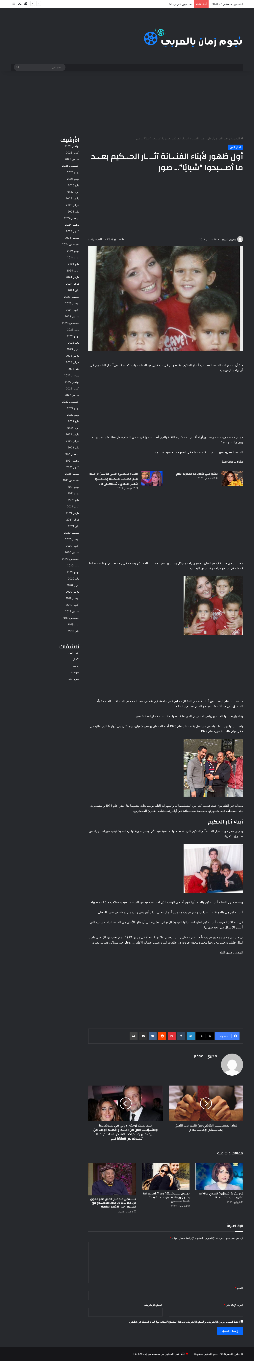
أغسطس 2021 (71, 480)
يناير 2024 (73, 290)
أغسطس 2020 (70, 558)
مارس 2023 (72, 355)
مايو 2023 (73, 342)
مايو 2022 (73, 421)
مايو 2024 (73, 264)
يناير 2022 (73, 447)
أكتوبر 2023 (72, 309)
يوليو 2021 (73, 486)
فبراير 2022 (72, 440)
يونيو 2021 (73, 493)
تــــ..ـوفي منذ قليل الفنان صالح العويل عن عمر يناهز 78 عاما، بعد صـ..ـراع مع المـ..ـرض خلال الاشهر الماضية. (113, 1203)
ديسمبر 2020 (71, 532)
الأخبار (76, 659)
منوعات (75, 672)
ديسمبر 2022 (71, 375)
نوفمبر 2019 (72, 598)
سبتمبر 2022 (72, 395)
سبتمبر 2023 (72, 316)
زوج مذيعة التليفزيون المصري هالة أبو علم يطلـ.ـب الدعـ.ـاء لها (221, 1195)
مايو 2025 (73, 185)
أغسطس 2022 (70, 401)
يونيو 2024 (73, 257)
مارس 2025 (72, 198)
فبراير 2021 (72, 519)
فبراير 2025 (72, 205)
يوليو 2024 (73, 250)
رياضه (76, 665)
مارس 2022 (72, 434)
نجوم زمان (73, 678)
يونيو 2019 (73, 624)
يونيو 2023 (73, 336)
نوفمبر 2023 (72, 303)
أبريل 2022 (72, 427)
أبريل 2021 (73, 506)
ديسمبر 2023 (71, 296)
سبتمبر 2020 (72, 552)
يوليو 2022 (73, 408)
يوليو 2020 (73, 565)
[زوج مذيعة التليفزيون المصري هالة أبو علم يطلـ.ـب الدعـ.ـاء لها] (219, 1176)
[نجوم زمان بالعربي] (193, 36)
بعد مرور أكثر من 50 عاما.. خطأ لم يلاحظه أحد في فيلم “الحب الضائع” (153, 4)
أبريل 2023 (72, 349)
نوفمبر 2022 (72, 381)
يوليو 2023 (73, 329)
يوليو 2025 (73, 172)
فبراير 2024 (72, 283)
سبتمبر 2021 (72, 473)
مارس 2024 (72, 277)
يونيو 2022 (73, 414)
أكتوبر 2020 (72, 545)
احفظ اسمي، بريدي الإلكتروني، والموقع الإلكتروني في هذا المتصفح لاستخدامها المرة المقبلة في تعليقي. (184, 1321)
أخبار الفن (223, 138)
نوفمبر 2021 (72, 460)
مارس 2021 (72, 513)
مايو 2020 (73, 578)
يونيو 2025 (73, 178)
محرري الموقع (229, 239)
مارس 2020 (72, 591)
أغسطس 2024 (70, 244)
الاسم (239, 1288)
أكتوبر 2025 (72, 152)
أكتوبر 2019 (72, 604)
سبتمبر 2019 (72, 611)
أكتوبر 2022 (72, 388)
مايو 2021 (73, 499)
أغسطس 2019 (71, 617)
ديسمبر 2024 (71, 218)
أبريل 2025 (72, 191)
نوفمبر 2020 (72, 539)
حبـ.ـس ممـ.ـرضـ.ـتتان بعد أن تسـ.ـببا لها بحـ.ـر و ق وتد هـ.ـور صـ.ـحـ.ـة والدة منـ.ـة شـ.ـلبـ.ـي (166, 1197)
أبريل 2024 (72, 270)
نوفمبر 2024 (72, 224)
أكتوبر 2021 (72, 467)
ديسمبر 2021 (71, 454)
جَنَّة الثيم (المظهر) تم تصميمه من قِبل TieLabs (159, 1353)
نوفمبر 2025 (72, 146)
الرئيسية (236, 138)
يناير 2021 (73, 526)
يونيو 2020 (73, 572)
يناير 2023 (73, 368)
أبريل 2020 (72, 585)
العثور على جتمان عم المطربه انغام (197, 473)
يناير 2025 (73, 211)
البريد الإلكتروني (233, 1304)
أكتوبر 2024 (72, 231)
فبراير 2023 (72, 362)
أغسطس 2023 (70, 323)
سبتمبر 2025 (72, 159)
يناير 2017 (73, 631)
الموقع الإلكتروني (153, 1304)
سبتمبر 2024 (72, 237)
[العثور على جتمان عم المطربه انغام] (232, 478)
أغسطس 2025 (70, 165)
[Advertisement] (127, 102)
